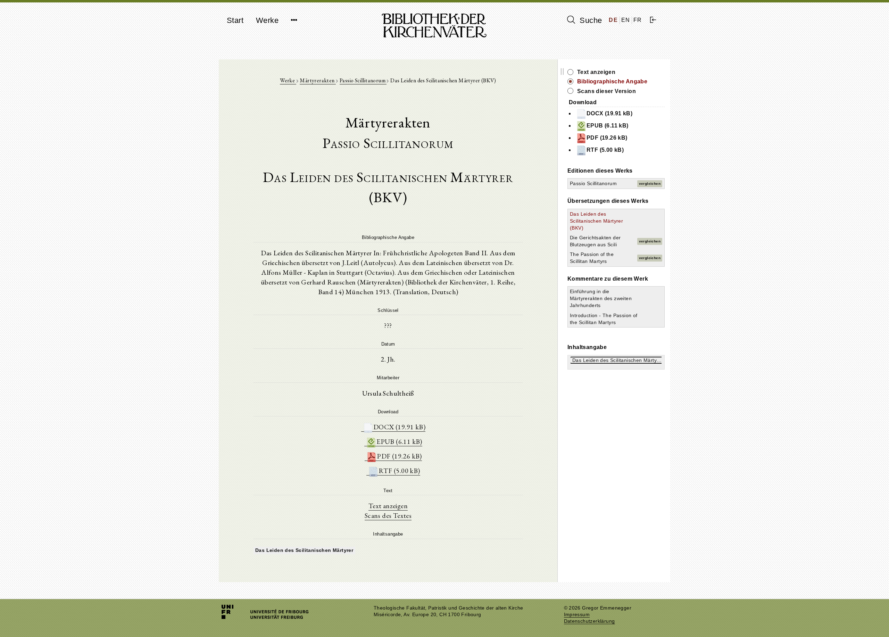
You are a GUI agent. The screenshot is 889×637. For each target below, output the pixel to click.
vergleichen (649, 183)
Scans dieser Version (606, 91)
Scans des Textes (388, 515)
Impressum (577, 614)
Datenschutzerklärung (589, 621)
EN (625, 20)
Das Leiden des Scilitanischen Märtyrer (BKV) (596, 221)
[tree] (388, 549)
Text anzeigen (388, 505)
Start (235, 20)
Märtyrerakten (318, 80)
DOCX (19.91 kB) (399, 426)
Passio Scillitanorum (363, 80)
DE (613, 20)
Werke (267, 20)
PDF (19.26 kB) (399, 456)
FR (637, 20)
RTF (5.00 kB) (399, 470)
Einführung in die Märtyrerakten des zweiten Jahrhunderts (601, 298)
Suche (590, 20)
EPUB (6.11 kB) (399, 441)
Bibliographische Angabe (612, 81)
